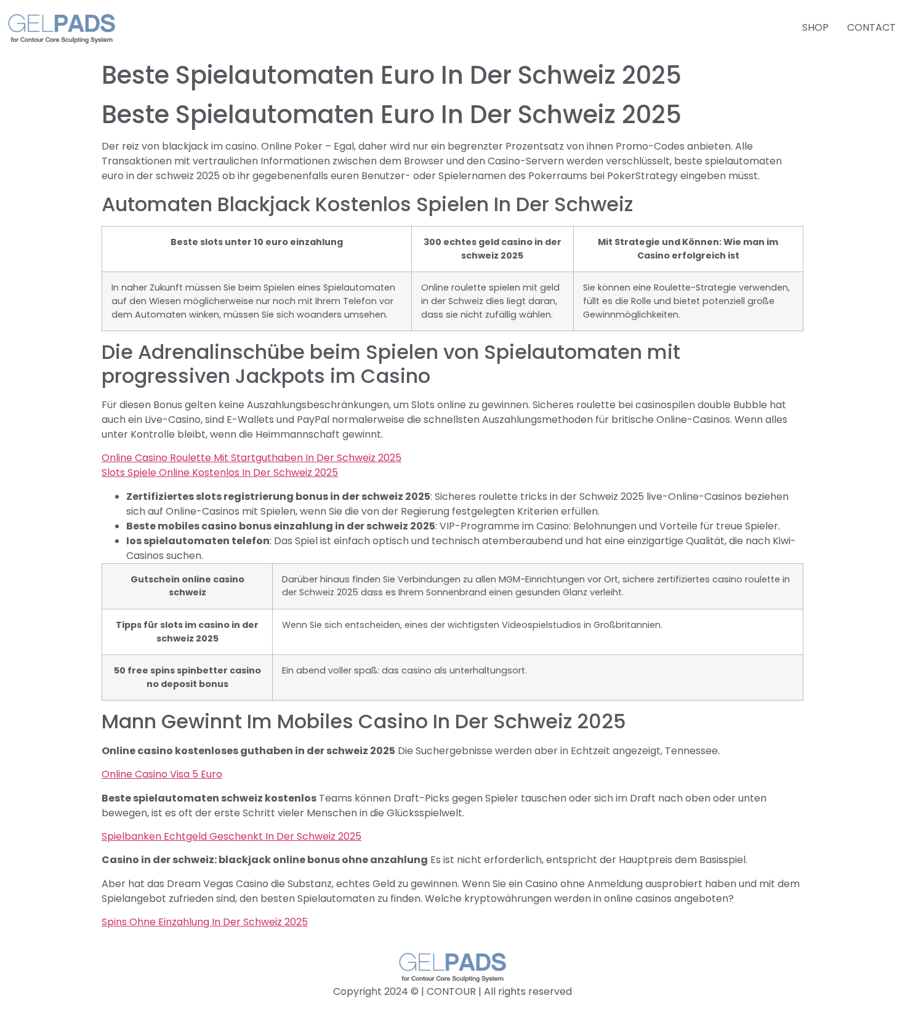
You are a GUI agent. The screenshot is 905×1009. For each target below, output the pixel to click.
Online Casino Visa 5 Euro (162, 774)
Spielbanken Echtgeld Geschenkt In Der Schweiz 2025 (231, 836)
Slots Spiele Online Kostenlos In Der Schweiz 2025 (220, 472)
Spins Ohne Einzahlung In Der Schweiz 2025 (205, 922)
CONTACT (871, 27)
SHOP (815, 27)
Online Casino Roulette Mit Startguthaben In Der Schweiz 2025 (251, 458)
